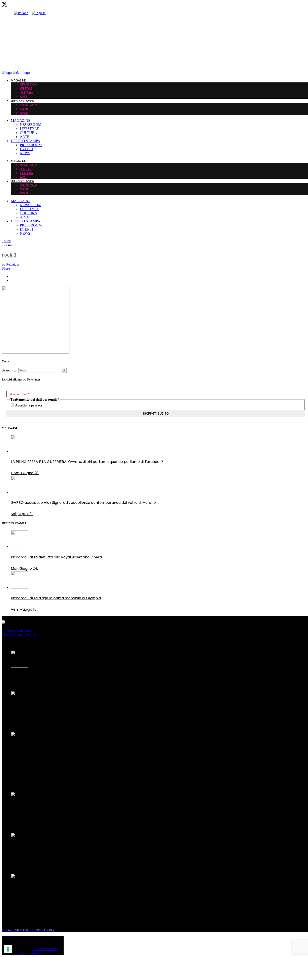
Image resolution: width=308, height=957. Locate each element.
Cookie (35, 953)
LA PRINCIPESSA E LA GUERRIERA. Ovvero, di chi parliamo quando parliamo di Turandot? (87, 461)
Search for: (9, 370)
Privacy (21, 953)
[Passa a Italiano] (21, 13)
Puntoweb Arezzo (45, 949)
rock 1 (9, 255)
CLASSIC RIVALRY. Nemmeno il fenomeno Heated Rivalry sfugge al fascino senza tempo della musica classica (81, 761)
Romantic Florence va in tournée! (40, 818)
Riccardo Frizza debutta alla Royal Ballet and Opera (56, 557)
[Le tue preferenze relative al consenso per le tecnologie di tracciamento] (8, 949)
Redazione (12, 264)
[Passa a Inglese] (39, 13)
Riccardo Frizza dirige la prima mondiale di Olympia (56, 598)
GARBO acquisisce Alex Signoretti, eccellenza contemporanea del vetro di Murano (83, 502)
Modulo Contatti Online (19, 634)
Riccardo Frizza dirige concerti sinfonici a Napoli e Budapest (63, 900)
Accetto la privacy (28, 405)
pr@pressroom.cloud (17, 630)
